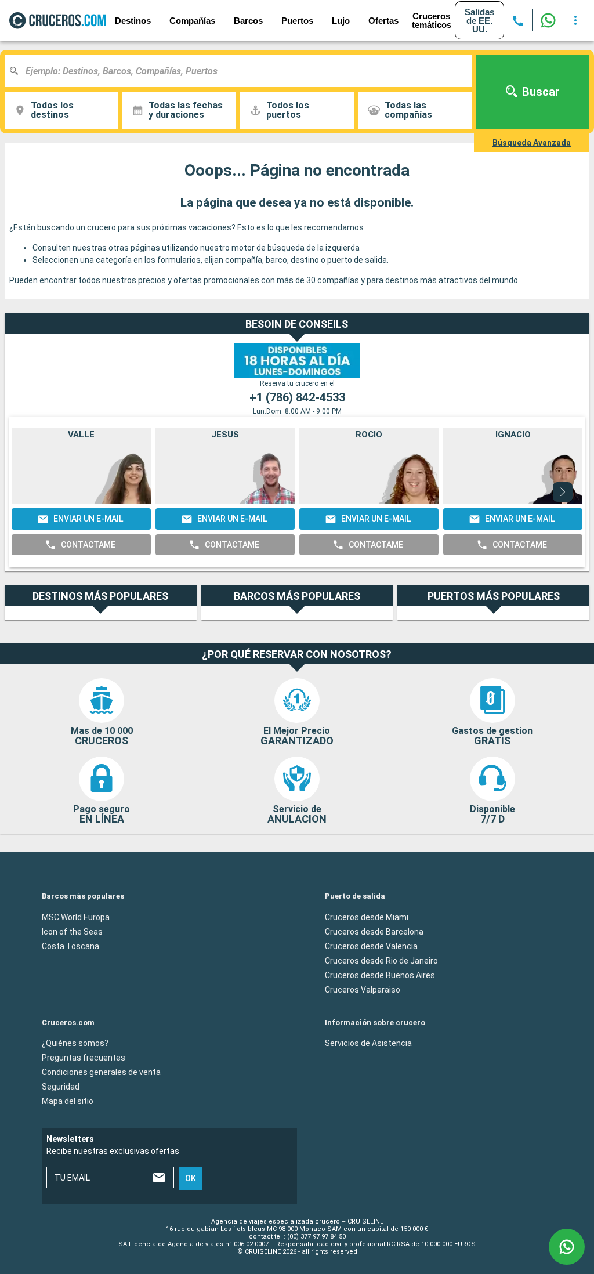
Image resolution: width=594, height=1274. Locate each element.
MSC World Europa (76, 917)
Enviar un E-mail (88, 518)
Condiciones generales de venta (101, 1072)
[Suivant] (563, 492)
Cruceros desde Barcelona (374, 931)
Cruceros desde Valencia (371, 946)
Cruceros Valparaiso (362, 989)
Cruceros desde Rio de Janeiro (381, 960)
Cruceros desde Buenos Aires (380, 975)
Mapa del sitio (67, 1101)
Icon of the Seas (72, 931)
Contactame (88, 544)
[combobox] (242, 71)
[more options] (575, 20)
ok (190, 1178)
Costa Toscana (70, 946)
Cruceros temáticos (431, 20)
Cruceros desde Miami (366, 917)
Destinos (133, 21)
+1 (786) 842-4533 (297, 397)
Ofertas (383, 21)
